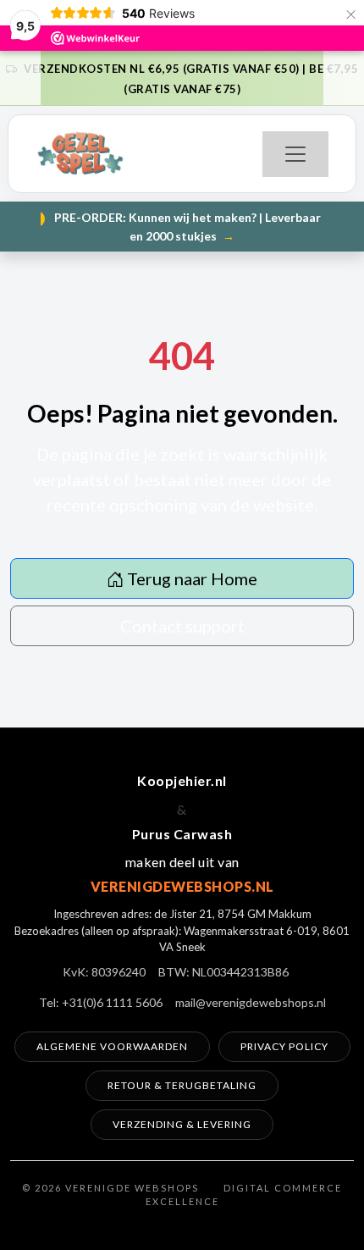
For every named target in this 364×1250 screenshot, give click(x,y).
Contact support (182, 626)
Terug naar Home (190, 578)
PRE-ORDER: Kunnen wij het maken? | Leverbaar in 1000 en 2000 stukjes (185, 226)
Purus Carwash (182, 834)
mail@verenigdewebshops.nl (250, 1002)
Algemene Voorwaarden (112, 1046)
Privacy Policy (284, 1046)
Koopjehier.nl (182, 780)
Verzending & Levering (182, 1124)
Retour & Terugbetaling (182, 1085)
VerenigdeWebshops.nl (182, 886)
